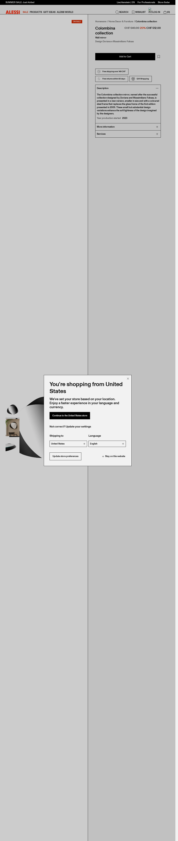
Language (94, 435)
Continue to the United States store (69, 415)
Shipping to (56, 435)
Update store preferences (65, 456)
